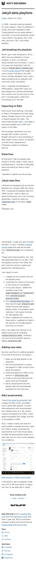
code (4, 18)
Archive (7, 539)
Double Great (7, 525)
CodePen (8, 547)
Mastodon (8, 558)
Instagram (8, 554)
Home (6, 532)
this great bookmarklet (17, 400)
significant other (20, 517)
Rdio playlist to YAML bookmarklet (16, 477)
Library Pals (22, 525)
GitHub (7, 551)
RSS (6, 536)
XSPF (20, 122)
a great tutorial (14, 71)
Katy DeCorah (16, 3)
